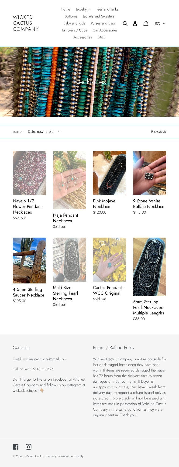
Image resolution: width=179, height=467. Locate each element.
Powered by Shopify (70, 456)
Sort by (18, 132)
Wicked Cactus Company (26, 23)
